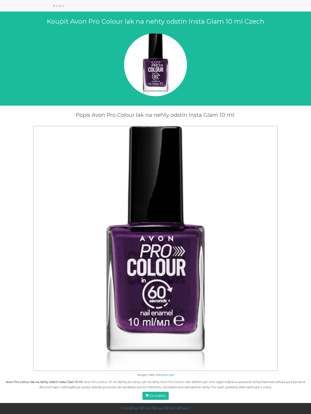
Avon (59, 6)
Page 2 (148, 408)
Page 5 (185, 408)
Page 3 (161, 408)
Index (125, 408)
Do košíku (157, 396)
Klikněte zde (165, 375)
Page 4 (173, 408)
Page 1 (136, 408)
